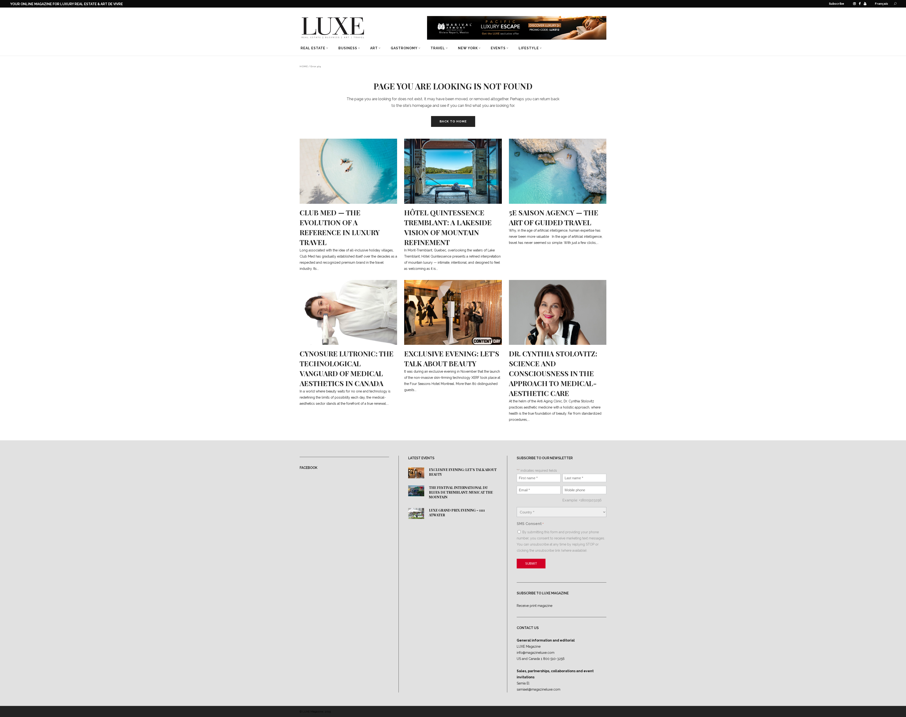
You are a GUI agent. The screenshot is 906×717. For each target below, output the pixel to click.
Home (304, 66)
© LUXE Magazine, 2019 (315, 711)
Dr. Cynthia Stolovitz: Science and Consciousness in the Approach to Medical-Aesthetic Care (553, 373)
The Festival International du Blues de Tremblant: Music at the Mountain (461, 492)
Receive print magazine (534, 606)
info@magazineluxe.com (535, 652)
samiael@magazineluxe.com (538, 689)
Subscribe (836, 3)
